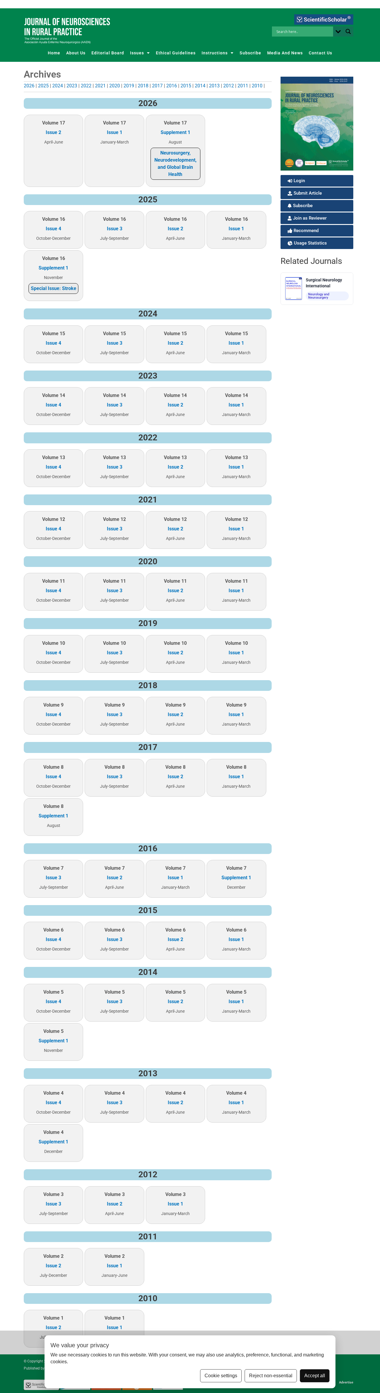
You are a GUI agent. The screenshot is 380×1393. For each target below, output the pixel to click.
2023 (71, 86)
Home (54, 53)
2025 (43, 86)
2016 (171, 86)
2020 (114, 86)
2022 (86, 86)
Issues (137, 53)
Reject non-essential (270, 1375)
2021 (100, 86)
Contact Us (320, 53)
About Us (76, 53)
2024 (57, 86)
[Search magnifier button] (348, 31)
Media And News (285, 53)
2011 (243, 86)
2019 (129, 86)
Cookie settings (221, 1375)
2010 (257, 86)
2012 (228, 86)
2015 (185, 86)
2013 (214, 86)
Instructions (215, 53)
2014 (200, 86)
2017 (157, 86)
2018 (143, 86)
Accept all (314, 1375)
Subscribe (250, 53)
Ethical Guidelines (176, 53)
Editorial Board (107, 53)
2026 (29, 86)
